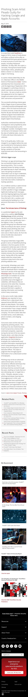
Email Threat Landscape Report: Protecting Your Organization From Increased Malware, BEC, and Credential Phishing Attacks (14, 423)
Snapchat (12, 337)
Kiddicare (4, 298)
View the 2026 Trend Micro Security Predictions (11, 600)
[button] (13, 654)
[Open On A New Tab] (7, 26)
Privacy (3, 681)
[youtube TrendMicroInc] (19, 646)
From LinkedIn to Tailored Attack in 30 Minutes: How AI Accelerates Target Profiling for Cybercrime (14, 414)
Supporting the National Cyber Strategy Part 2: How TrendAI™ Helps (14, 444)
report (13, 212)
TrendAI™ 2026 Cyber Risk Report (12, 447)
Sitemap (4, 687)
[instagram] (15, 646)
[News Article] (14, 563)
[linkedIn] (10, 26)
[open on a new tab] (11, 646)
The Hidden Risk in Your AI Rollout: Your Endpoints (13, 449)
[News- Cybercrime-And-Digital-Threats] (2, 26)
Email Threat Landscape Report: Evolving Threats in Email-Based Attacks (13, 418)
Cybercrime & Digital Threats (13, 393)
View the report (5, 573)
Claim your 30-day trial (13, 672)
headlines (17, 53)
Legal (16, 681)
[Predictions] (14, 589)
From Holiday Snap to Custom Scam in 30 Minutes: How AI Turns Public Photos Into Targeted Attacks (14, 409)
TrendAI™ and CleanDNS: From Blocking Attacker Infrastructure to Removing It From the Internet (14, 404)
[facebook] (5, 26)
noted (19, 82)
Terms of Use (18, 684)
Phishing (24, 393)
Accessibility (5, 684)
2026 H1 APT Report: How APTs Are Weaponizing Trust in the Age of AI (12, 440)
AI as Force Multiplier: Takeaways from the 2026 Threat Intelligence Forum (14, 437)
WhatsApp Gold (6, 274)
